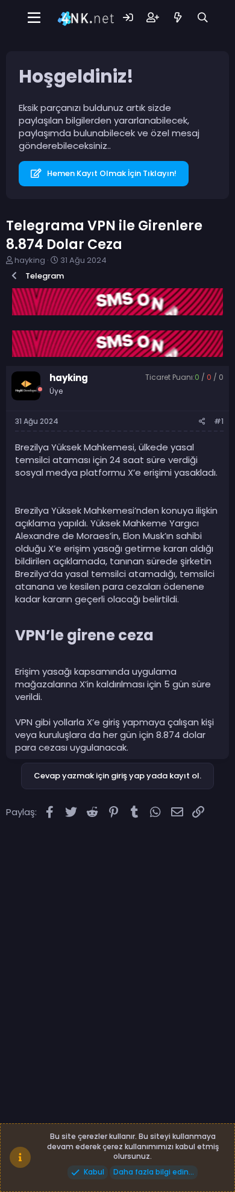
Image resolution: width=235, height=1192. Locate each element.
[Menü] (34, 18)
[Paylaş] (202, 422)
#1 (219, 421)
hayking (29, 260)
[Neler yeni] (177, 17)
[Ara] (202, 17)
